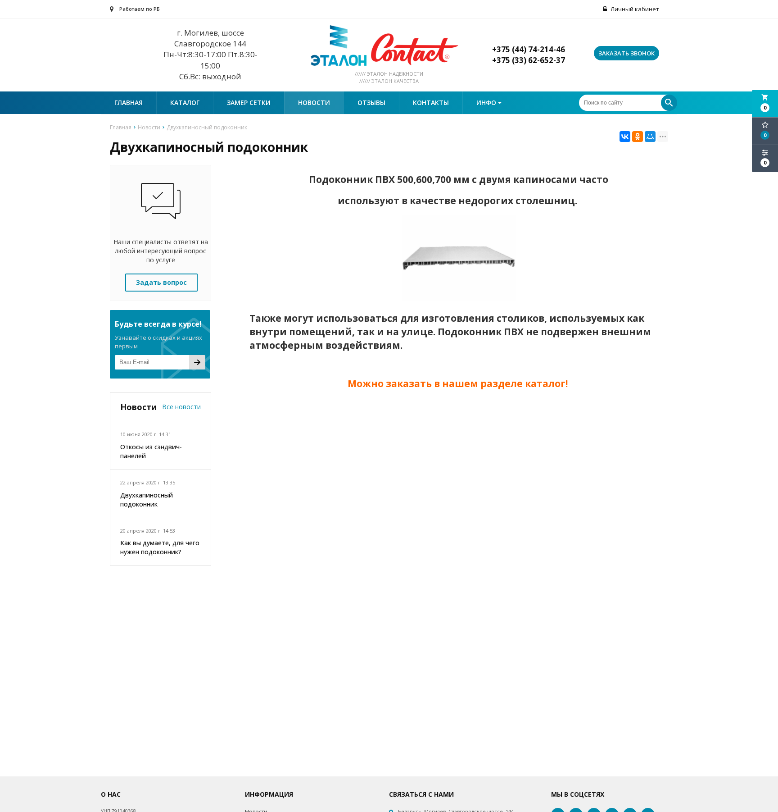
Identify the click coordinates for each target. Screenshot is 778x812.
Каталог (184, 102)
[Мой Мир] (650, 136)
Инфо (487, 102)
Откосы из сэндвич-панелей (151, 451)
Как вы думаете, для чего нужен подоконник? (159, 547)
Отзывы (371, 102)
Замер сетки (249, 102)
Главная (128, 102)
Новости (314, 102)
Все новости (181, 406)
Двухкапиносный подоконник (146, 499)
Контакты (431, 102)
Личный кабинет (634, 9)
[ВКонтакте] (625, 136)
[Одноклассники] (637, 136)
